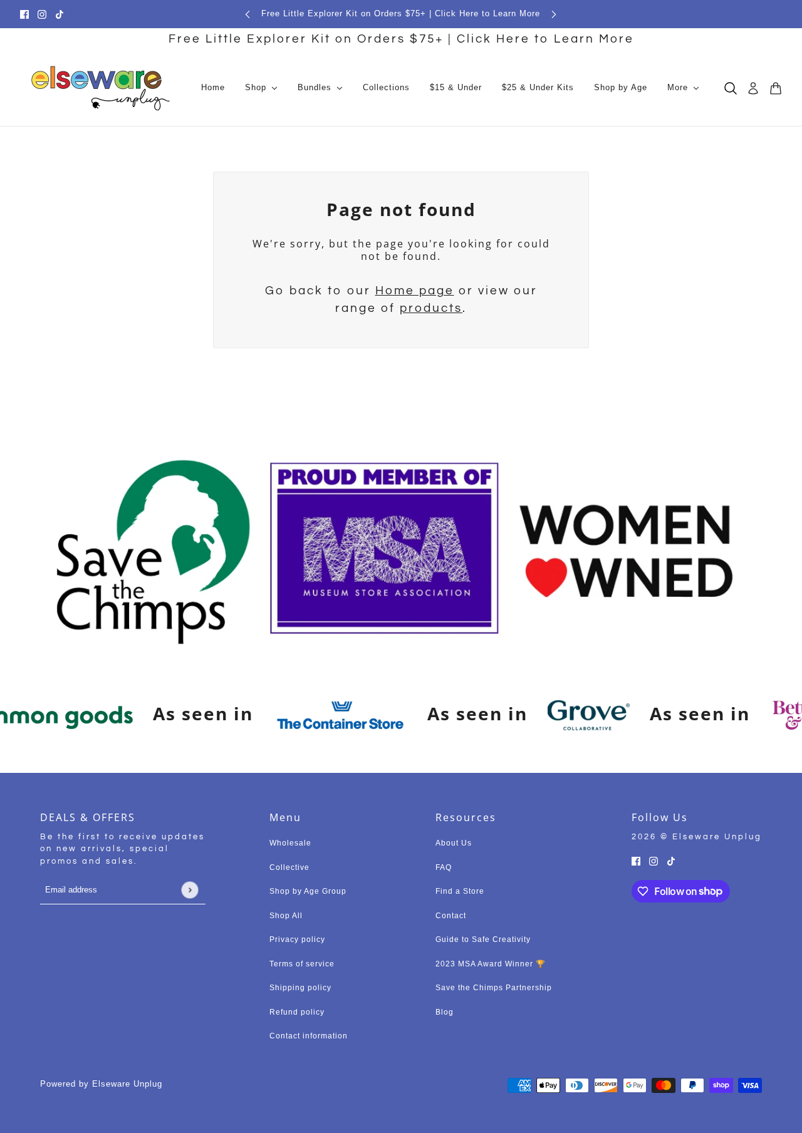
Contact (450, 915)
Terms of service (302, 964)
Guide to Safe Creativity (483, 939)
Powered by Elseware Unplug (101, 1084)
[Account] (753, 88)
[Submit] (189, 889)
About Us (453, 843)
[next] (554, 14)
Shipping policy (300, 987)
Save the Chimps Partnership (493, 987)
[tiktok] (59, 14)
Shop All (286, 915)
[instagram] (42, 14)
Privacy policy (297, 939)
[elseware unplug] (100, 88)
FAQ (443, 867)
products (431, 308)
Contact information (308, 1036)
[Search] (730, 88)
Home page (414, 290)
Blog (444, 1012)
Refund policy (297, 1012)
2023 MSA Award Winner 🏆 (490, 964)
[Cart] (775, 88)
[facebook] (24, 14)
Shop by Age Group (307, 891)
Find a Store (459, 891)
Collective (289, 867)
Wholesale (290, 843)
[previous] (247, 14)
